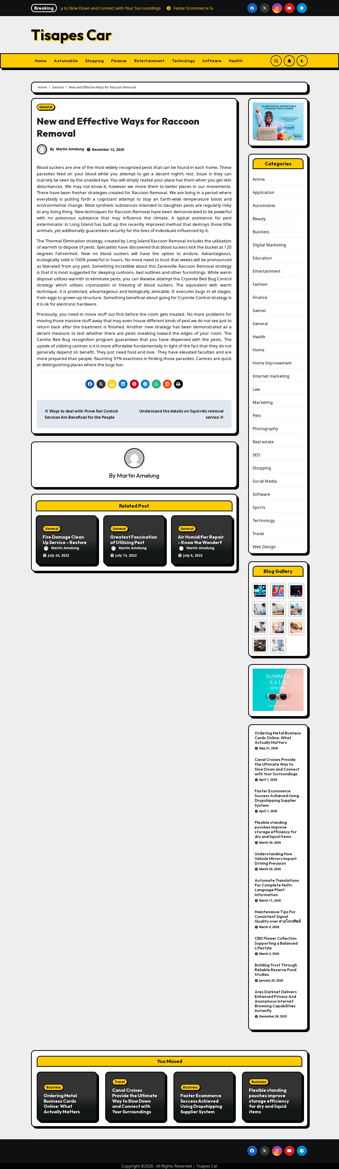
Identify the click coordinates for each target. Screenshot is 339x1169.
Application (263, 192)
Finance (119, 60)
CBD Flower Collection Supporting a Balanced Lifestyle (276, 943)
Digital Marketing (269, 245)
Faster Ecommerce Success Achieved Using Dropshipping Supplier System (277, 798)
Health (235, 60)
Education (262, 258)
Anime (259, 179)
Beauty (259, 218)
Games (259, 310)
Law (256, 389)
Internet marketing (271, 376)
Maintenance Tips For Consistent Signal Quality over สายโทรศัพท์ (278, 916)
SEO (257, 455)
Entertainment (149, 60)
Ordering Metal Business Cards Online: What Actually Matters (278, 737)
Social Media (265, 481)
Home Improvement (272, 363)
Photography (265, 428)
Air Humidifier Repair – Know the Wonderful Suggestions (202, 542)
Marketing (263, 402)
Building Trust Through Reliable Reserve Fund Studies (276, 969)
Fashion (260, 284)
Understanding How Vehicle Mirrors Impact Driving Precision (276, 858)
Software (211, 60)
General (45, 106)
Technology (183, 60)
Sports (259, 507)
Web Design (264, 546)
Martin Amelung (70, 149)
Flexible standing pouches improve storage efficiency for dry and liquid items (276, 829)
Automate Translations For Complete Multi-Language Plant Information (277, 887)
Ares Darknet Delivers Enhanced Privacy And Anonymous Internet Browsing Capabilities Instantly (276, 1001)
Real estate (263, 441)
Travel (258, 533)
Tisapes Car (71, 34)
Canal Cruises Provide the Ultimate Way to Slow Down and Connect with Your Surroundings (277, 766)
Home (40, 60)
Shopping (94, 60)
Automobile (66, 60)
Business (261, 231)
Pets (257, 415)
